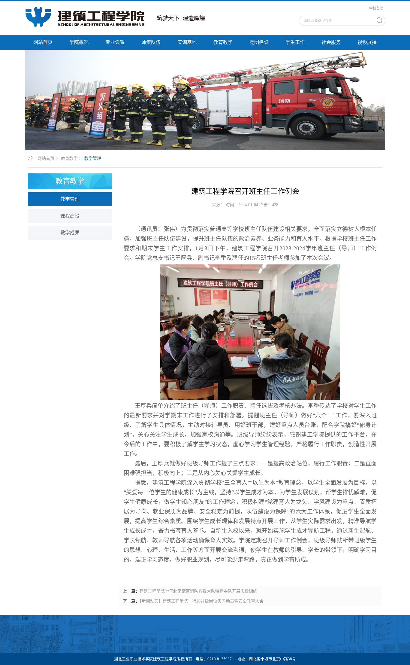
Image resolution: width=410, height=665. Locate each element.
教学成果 (70, 232)
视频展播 (367, 42)
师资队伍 (151, 42)
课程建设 (70, 215)
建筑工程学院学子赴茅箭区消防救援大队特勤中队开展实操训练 (198, 591)
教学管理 (92, 158)
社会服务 (331, 42)
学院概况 (79, 42)
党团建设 (259, 42)
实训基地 (187, 42)
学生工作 (295, 42)
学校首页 (376, 8)
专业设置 (115, 42)
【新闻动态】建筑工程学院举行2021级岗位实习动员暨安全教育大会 (202, 601)
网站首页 (43, 42)
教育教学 (223, 42)
